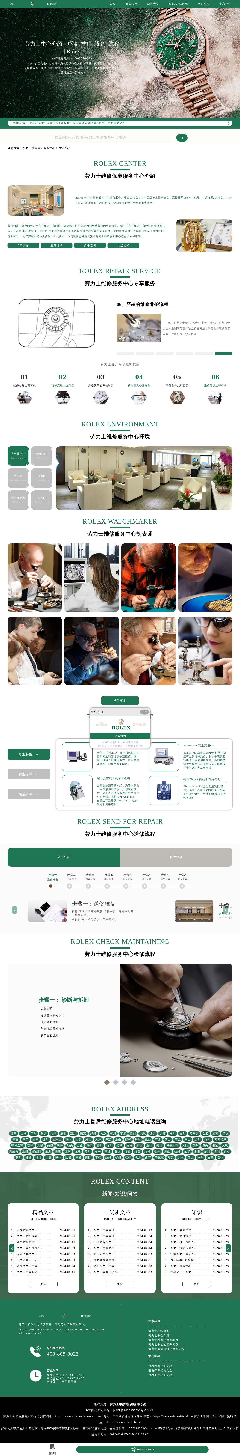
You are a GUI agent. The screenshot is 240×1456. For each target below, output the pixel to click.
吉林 (30, 1145)
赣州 (100, 1145)
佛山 (168, 1139)
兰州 (149, 1145)
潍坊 (68, 1151)
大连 (163, 1133)
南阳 (88, 1157)
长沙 (103, 1133)
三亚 (80, 1145)
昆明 (225, 1133)
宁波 (123, 1133)
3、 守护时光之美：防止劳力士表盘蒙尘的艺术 (27, 1242)
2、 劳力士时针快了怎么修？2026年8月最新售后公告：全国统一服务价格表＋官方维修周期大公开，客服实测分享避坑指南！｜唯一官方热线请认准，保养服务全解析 (181, 1236)
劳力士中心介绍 (158, 1335)
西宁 (148, 1157)
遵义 (171, 1157)
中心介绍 (225, 3)
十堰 (49, 1157)
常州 (88, 1151)
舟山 (167, 1151)
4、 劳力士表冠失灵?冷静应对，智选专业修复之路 (27, 1248)
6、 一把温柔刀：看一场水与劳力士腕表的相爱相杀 (27, 1260)
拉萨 (120, 1145)
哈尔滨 (194, 1133)
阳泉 (215, 1145)
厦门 (133, 1133)
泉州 (108, 1157)
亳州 (157, 1151)
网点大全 (153, 3)
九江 (78, 1151)
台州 (221, 1157)
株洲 (29, 1157)
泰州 (201, 1157)
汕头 (70, 1145)
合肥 (205, 1133)
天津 (53, 1133)
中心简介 (65, 148)
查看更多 (120, 700)
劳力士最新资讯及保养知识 (166, 1348)
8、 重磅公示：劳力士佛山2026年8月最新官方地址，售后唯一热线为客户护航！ (181, 1272)
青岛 (36, 1139)
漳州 (110, 1145)
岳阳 (207, 1151)
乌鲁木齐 (172, 1145)
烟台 (137, 1151)
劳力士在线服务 (158, 1330)
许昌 (78, 1157)
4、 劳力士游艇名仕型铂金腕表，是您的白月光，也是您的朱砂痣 (104, 1248)
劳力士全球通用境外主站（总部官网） (28, 1416)
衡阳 (217, 1151)
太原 (98, 1139)
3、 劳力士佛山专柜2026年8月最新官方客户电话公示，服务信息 (181, 1242)
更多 (43, 1284)
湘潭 (39, 1157)
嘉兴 (98, 1151)
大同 (185, 1145)
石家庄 (57, 1139)
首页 (113, 3)
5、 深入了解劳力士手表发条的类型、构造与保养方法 (27, 1254)
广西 (158, 1139)
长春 (78, 1139)
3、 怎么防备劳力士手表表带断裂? (104, 1242)
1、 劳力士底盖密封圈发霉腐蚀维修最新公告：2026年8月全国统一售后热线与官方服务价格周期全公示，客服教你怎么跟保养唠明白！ (181, 1230)
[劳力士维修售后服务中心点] (12, 4)
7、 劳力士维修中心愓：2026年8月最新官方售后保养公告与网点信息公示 (181, 1266)
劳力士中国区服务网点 (163, 1344)
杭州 (113, 1133)
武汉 (143, 1133)
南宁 (26, 1139)
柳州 (118, 1157)
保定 (108, 1139)
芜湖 (50, 1145)
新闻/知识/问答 (178, 3)
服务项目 (131, 3)
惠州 (138, 1157)
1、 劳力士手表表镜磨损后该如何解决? (104, 1230)
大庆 (225, 1145)
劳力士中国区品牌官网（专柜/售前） (128, 1416)
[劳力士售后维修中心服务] (120, 59)
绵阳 (208, 1139)
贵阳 (183, 1133)
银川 (159, 1145)
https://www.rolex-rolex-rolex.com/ (79, 1416)
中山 (188, 1139)
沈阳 (46, 1139)
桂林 (128, 1157)
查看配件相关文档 (160, 1375)
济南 (215, 1133)
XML (150, 1410)
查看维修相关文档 (160, 1366)
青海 (130, 1145)
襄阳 (19, 1157)
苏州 (68, 1139)
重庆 (73, 1133)
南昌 (16, 1139)
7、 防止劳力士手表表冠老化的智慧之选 (104, 1266)
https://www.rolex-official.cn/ (173, 1416)
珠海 (60, 1145)
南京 (83, 1133)
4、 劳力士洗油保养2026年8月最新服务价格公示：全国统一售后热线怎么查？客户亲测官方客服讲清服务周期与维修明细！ (181, 1248)
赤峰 (195, 1145)
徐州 (58, 1151)
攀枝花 (159, 1157)
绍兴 (147, 1151)
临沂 (118, 1151)
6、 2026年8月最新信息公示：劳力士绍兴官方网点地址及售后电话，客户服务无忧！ (181, 1260)
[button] (11, 1248)
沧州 (25, 1151)
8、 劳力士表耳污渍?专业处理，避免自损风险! (104, 1272)
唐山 (118, 1139)
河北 (88, 1139)
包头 (205, 1145)
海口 (90, 1145)
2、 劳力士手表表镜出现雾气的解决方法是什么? (104, 1236)
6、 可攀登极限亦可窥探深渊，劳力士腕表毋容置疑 (104, 1260)
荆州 (59, 1157)
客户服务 (204, 3)
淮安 (127, 1151)
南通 (108, 1151)
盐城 (191, 1157)
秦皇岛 (13, 1151)
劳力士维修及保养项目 (163, 1339)
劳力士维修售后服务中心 (39, 148)
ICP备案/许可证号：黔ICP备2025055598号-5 (116, 1410)
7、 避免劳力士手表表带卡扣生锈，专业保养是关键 (27, 1266)
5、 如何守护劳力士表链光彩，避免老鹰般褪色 (104, 1254)
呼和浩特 (17, 1145)
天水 (181, 1157)
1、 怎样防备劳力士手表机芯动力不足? (27, 1230)
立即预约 (120, 735)
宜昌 (68, 1157)
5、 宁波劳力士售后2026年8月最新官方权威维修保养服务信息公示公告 (181, 1254)
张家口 (36, 1151)
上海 (24, 1133)
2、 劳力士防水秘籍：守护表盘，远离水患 (27, 1236)
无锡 (40, 1145)
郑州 (93, 1133)
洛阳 (197, 1151)
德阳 (198, 1139)
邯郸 (128, 1139)
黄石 (227, 1151)
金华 (187, 1151)
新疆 (139, 1145)
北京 (14, 1133)
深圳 (43, 1133)
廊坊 (138, 1139)
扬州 (177, 1151)
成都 (63, 1133)
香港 (211, 1157)
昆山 (148, 1139)
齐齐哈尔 (220, 1139)
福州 (173, 1133)
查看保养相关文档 (160, 1370)
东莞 (178, 1139)
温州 (48, 1151)
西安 (153, 1133)
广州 (34, 1133)
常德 (98, 1157)
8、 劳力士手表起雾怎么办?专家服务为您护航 (27, 1272)
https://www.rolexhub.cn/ (124, 1422)
